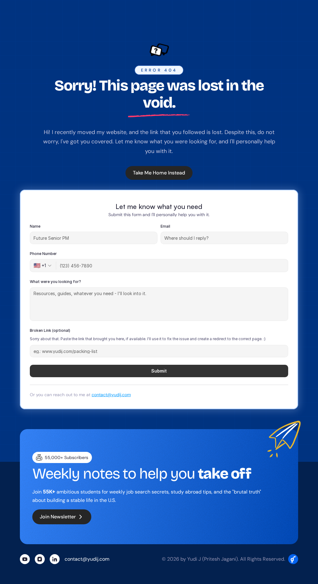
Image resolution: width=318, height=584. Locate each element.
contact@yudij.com (111, 394)
